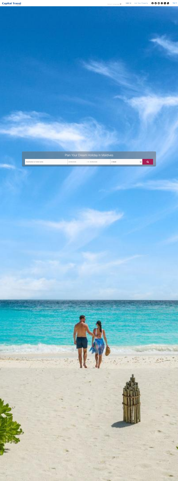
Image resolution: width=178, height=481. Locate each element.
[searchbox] (46, 162)
